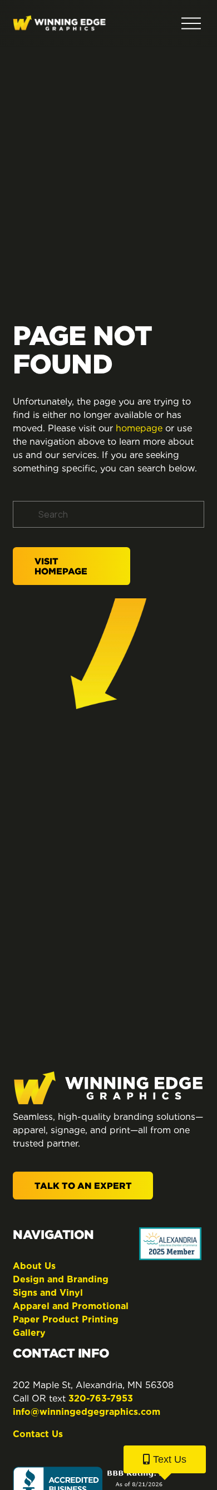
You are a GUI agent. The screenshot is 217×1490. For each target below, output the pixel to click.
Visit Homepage (60, 566)
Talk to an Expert (83, 1186)
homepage (139, 428)
